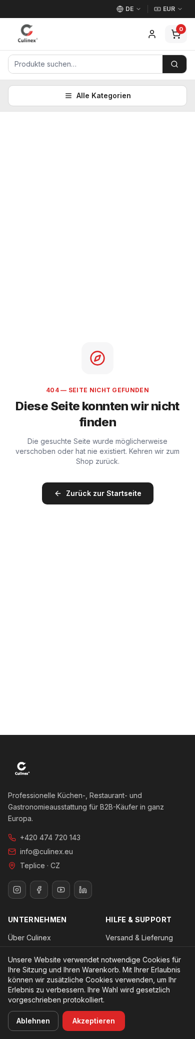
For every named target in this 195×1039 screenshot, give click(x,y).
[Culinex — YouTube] (61, 890)
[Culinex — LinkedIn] (83, 890)
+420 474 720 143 (50, 837)
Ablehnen (33, 1020)
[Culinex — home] (28, 34)
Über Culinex (29, 937)
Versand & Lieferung (139, 937)
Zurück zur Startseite (104, 493)
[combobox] (85, 64)
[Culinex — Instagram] (17, 890)
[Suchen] (174, 64)
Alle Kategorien (103, 95)
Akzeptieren (93, 1020)
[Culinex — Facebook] (39, 890)
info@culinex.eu (46, 851)
